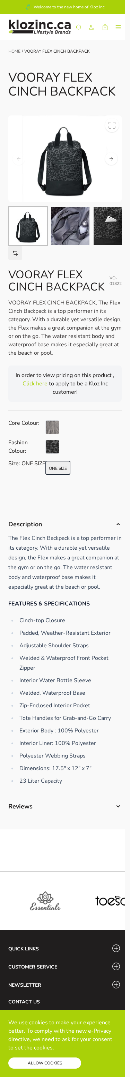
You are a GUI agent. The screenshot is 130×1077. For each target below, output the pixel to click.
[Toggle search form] (78, 27)
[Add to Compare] (15, 253)
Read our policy (75, 1048)
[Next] (111, 158)
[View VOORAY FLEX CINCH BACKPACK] (28, 226)
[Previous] (18, 158)
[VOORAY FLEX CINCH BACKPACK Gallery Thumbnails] (65, 226)
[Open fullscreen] (112, 125)
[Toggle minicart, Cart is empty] (105, 27)
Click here (36, 383)
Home (14, 51)
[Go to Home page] (39, 27)
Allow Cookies (45, 1063)
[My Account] (91, 27)
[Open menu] (118, 27)
